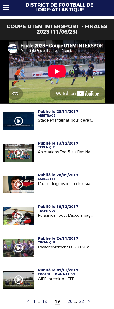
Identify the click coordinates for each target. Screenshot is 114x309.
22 (81, 301)
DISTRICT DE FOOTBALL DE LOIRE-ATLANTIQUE (60, 7)
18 (44, 301)
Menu (8, 7)
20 (70, 301)
